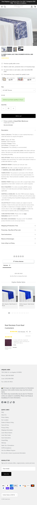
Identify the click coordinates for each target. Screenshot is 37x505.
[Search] (6, 7)
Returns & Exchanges (7, 239)
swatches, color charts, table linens (12, 169)
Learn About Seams (6, 432)
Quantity (3, 104)
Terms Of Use (5, 425)
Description (4, 130)
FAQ (2, 412)
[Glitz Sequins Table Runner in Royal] (10, 294)
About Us (3, 415)
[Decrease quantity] (3, 108)
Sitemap (3, 442)
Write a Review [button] (19, 261)
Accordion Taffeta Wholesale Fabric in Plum (8, 348)
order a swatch (21, 208)
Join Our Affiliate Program (8, 450)
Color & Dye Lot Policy (8, 243)
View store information (8, 124)
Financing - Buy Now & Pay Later (11, 230)
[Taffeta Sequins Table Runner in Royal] (27, 294)
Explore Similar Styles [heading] (18, 282)
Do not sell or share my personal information (13, 453)
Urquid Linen (7, 499)
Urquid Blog (4, 440)
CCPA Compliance (6, 448)
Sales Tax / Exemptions (7, 445)
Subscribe (6, 474)
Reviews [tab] (6, 265)
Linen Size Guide (6, 435)
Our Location (4, 420)
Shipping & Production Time (9, 225)
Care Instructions (6, 234)
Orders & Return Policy (7, 422)
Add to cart (19, 116)
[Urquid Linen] (18, 7)
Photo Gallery (5, 417)
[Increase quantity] (13, 108)
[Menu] (2, 7)
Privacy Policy (5, 427)
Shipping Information (7, 430)
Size (2, 87)
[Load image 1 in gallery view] (18, 27)
